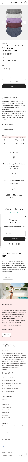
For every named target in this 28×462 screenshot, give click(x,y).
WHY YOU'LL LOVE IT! (10, 98)
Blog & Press (5, 412)
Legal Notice (5, 404)
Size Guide (5, 415)
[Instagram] (16, 244)
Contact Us (5, 402)
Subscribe (14, 238)
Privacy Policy (5, 410)
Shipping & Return (9, 129)
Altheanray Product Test (8, 386)
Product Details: (8, 124)
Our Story (4, 399)
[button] (3, 22)
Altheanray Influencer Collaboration (11, 383)
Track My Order (6, 417)
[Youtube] (12, 244)
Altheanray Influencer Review (10, 388)
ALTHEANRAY (8, 455)
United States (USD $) (7, 452)
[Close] (26, 216)
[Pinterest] (19, 244)
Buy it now (14, 86)
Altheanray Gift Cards (8, 391)
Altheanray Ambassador (8, 380)
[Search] (6, 3)
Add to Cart (14, 81)
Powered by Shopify (17, 455)
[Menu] (2, 2)
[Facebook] (9, 244)
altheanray (5, 43)
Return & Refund (6, 407)
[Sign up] (25, 433)
